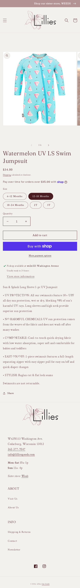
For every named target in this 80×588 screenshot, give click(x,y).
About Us (13, 507)
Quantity (7, 213)
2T (35, 205)
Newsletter (14, 549)
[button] (5, 20)
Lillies (39, 584)
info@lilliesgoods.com (21, 454)
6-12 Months (15, 196)
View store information (20, 276)
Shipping (7, 175)
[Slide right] (48, 145)
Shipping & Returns (19, 532)
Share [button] (10, 393)
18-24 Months (15, 205)
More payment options (40, 255)
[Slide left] (31, 145)
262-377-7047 (16, 449)
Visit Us (12, 499)
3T (48, 205)
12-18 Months (40, 196)
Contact (12, 541)
